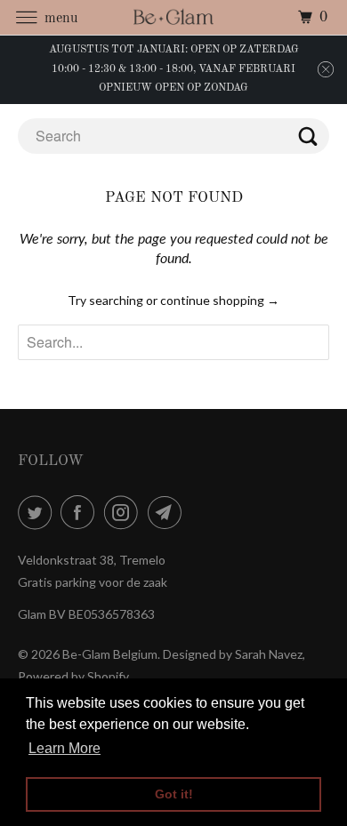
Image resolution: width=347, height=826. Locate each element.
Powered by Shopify (73, 676)
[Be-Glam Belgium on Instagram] (124, 512)
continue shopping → (219, 300)
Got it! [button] (174, 794)
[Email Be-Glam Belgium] (168, 512)
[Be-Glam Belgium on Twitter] (38, 512)
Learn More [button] (64, 748)
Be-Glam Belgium (109, 654)
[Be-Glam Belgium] (174, 17)
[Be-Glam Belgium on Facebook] (81, 512)
